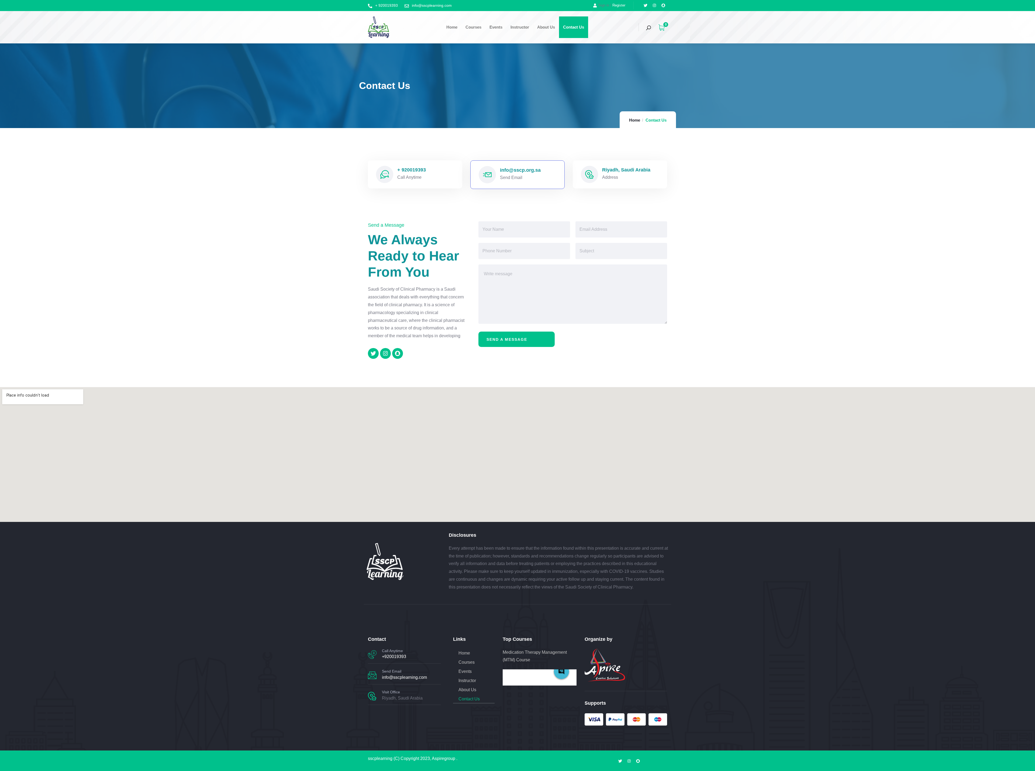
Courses (473, 27)
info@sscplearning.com (404, 677)
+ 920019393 (411, 170)
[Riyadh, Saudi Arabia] (589, 174)
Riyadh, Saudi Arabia (626, 170)
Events (495, 27)
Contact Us (573, 27)
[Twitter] (645, 5)
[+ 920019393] (384, 174)
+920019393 (394, 656)
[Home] (378, 27)
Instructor (519, 27)
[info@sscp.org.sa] (487, 174)
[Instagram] (654, 5)
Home (451, 27)
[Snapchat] (663, 5)
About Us (546, 27)
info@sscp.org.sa (520, 170)
